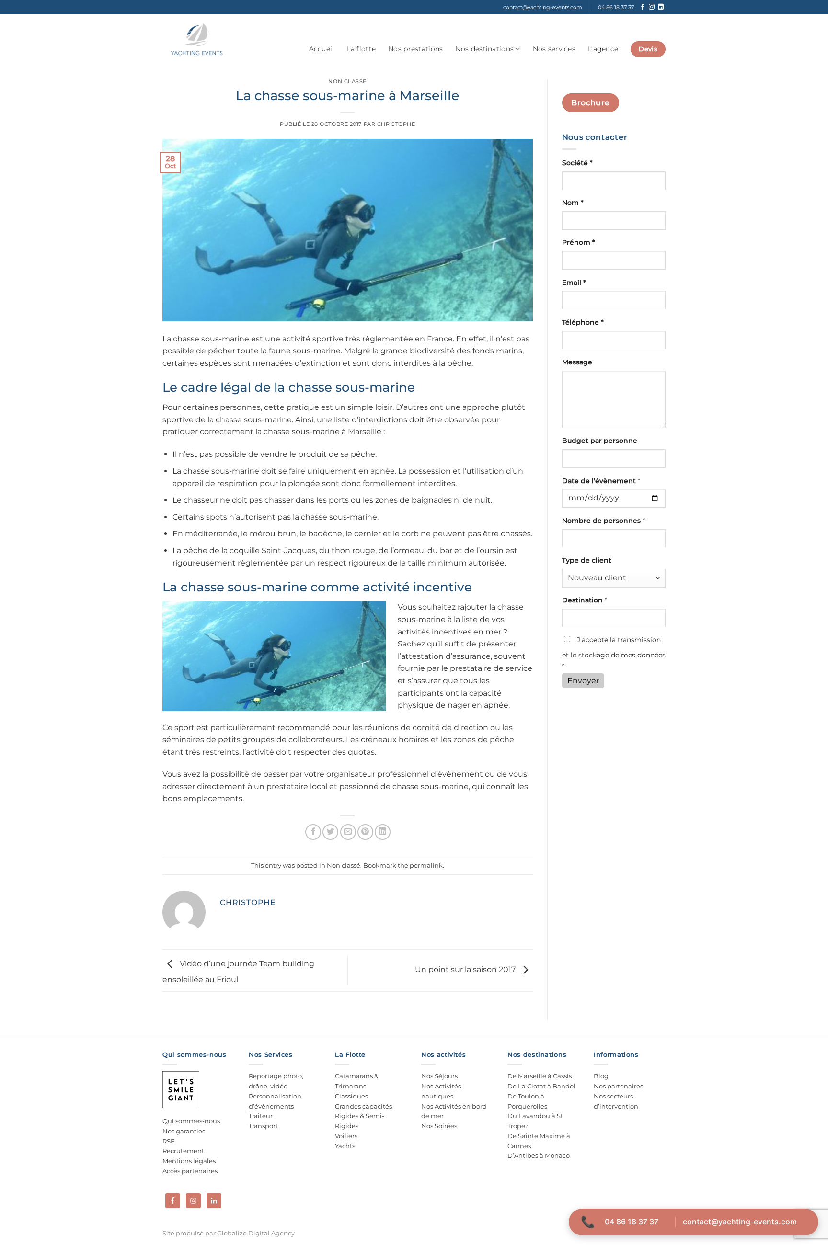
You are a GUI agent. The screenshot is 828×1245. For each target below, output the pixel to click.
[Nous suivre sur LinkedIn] (661, 7)
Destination (584, 600)
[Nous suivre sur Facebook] (642, 7)
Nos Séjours (439, 1076)
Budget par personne (599, 440)
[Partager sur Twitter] (330, 832)
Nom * (573, 202)
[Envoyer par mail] (348, 832)
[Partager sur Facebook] (313, 832)
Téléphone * (583, 322)
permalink (426, 865)
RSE (168, 1141)
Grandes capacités (363, 1106)
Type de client (586, 560)
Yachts (345, 1146)
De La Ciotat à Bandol (541, 1086)
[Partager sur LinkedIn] (383, 832)
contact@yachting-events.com (740, 1221)
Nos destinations (484, 49)
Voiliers (346, 1136)
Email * (574, 282)
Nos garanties (183, 1131)
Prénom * (578, 242)
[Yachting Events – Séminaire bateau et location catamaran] (196, 39)
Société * (577, 162)
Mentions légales (189, 1161)
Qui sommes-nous (191, 1121)
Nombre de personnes (603, 520)
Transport (263, 1126)
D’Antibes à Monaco (538, 1155)
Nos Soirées (439, 1126)
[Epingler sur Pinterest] (365, 832)
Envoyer (583, 680)
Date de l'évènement (601, 480)
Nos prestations (415, 49)
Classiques (351, 1096)
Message (577, 362)
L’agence (603, 49)
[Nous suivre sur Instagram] (652, 7)
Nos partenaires (618, 1086)
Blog (601, 1076)
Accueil (321, 49)
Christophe (396, 124)
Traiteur (261, 1116)
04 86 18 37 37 (631, 1221)
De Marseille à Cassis (539, 1076)
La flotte (361, 49)
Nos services (554, 49)
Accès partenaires (190, 1171)
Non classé (347, 81)
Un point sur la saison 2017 (466, 969)
